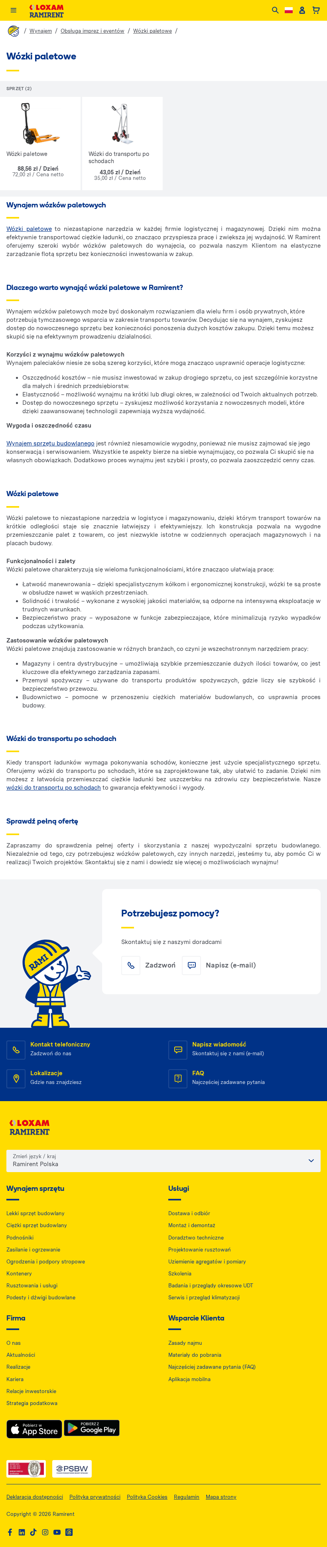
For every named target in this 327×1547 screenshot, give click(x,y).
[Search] (275, 10)
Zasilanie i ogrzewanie (33, 1250)
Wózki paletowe (152, 31)
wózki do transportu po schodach (53, 787)
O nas (13, 1343)
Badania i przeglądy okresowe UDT (210, 1286)
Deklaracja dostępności (34, 1497)
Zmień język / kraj (34, 1156)
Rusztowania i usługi (31, 1286)
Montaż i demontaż (191, 1225)
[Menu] (13, 10)
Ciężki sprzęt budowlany (36, 1225)
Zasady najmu (185, 1343)
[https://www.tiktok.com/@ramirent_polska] (33, 1532)
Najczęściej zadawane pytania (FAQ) (212, 1367)
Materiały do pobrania (194, 1355)
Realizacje (18, 1367)
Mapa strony (221, 1497)
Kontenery (19, 1274)
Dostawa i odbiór (189, 1213)
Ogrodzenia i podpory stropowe (45, 1262)
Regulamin (186, 1497)
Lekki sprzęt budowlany (35, 1213)
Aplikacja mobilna (189, 1379)
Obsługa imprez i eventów (92, 31)
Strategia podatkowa (31, 1403)
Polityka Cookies (147, 1497)
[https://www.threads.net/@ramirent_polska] (69, 1532)
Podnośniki (19, 1238)
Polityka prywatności (94, 1497)
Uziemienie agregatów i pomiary (207, 1262)
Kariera (15, 1379)
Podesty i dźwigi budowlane (40, 1298)
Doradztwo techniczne (196, 1238)
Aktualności (20, 1355)
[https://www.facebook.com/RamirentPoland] (10, 1532)
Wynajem (41, 31)
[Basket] (316, 10)
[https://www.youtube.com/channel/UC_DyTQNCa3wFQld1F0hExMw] (57, 1532)
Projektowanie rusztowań (199, 1250)
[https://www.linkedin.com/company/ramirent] (22, 1532)
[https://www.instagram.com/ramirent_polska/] (45, 1532)
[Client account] (302, 10)
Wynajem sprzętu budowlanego (50, 443)
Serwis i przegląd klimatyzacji (204, 1298)
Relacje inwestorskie (31, 1391)
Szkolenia (179, 1274)
